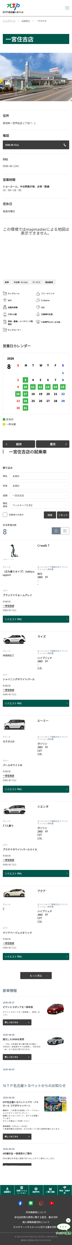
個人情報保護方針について (36, 1222)
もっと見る (36, 975)
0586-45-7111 (12, 144)
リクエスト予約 (13, 619)
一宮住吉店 (8, 605)
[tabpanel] (36, 77)
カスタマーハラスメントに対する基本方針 (34, 1227)
